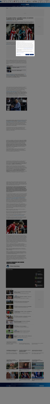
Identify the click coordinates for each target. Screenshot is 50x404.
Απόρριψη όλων (27, 54)
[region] (25, 48)
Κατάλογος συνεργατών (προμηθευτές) (20, 52)
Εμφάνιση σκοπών (18, 54)
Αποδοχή (32, 54)
